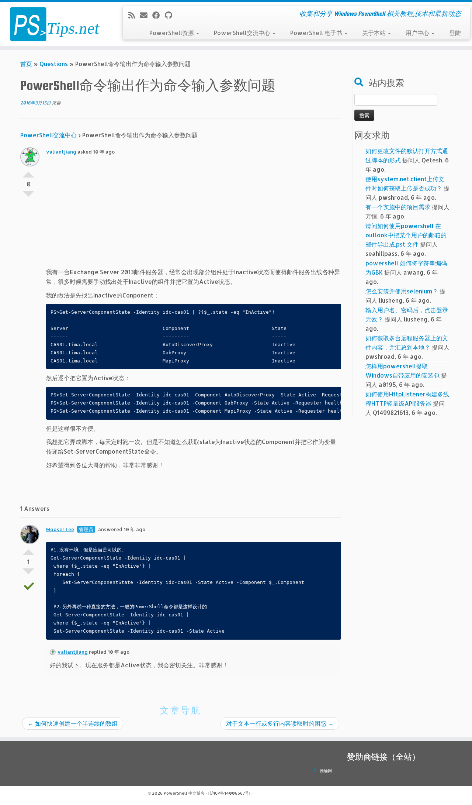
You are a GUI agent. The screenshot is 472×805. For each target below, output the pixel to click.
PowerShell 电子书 (317, 33)
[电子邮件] (146, 15)
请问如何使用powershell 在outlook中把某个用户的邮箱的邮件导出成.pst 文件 (406, 235)
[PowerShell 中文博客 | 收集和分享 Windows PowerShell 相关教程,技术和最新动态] (54, 24)
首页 (26, 64)
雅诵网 (326, 770)
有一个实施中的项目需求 (397, 207)
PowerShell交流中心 (243, 33)
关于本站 (374, 33)
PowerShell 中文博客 (184, 793)
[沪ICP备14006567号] (229, 793)
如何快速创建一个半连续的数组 (73, 723)
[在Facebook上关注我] (158, 15)
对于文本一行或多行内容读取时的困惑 (280, 723)
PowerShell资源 (172, 33)
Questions (53, 64)
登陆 (455, 33)
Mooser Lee (60, 529)
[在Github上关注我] (171, 15)
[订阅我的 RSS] (134, 15)
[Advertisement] (193, 215)
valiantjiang (61, 152)
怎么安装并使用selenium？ (401, 291)
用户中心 (418, 33)
